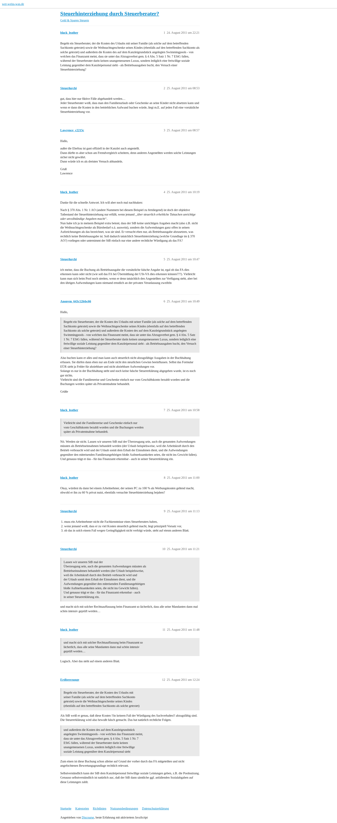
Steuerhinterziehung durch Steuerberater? (109, 14)
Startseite (65, 808)
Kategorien (82, 808)
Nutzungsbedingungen (124, 808)
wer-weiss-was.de (13, 4)
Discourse (88, 817)
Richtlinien (99, 808)
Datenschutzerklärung (155, 808)
